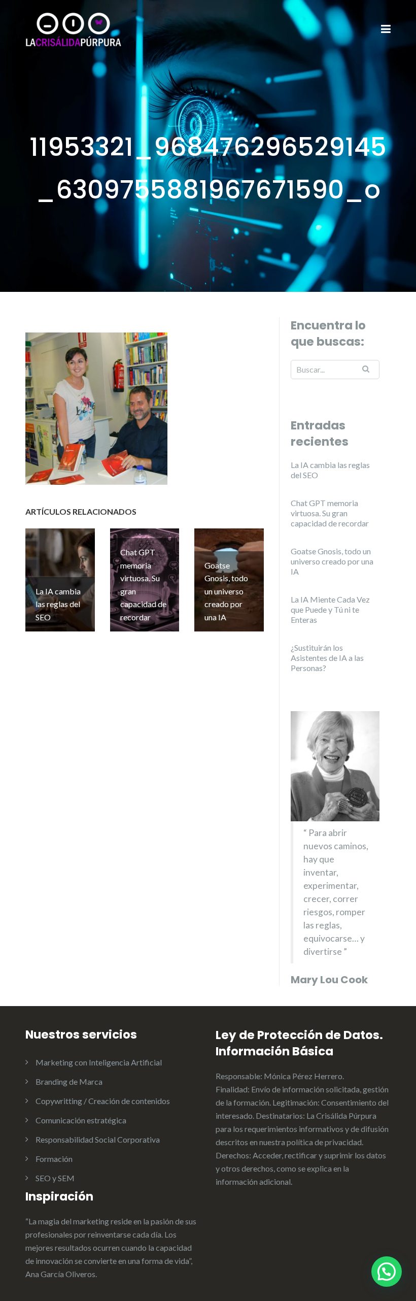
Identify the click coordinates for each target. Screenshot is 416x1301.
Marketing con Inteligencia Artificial (99, 1062)
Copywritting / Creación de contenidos (103, 1101)
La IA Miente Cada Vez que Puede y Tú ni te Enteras (330, 609)
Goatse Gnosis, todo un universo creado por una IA (332, 561)
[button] (386, 1271)
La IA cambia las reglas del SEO (330, 470)
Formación (54, 1158)
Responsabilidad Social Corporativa (98, 1139)
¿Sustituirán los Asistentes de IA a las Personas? (327, 658)
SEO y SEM (55, 1178)
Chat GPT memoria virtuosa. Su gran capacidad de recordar (330, 513)
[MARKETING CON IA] (73, 29)
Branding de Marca (69, 1081)
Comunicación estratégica (81, 1120)
